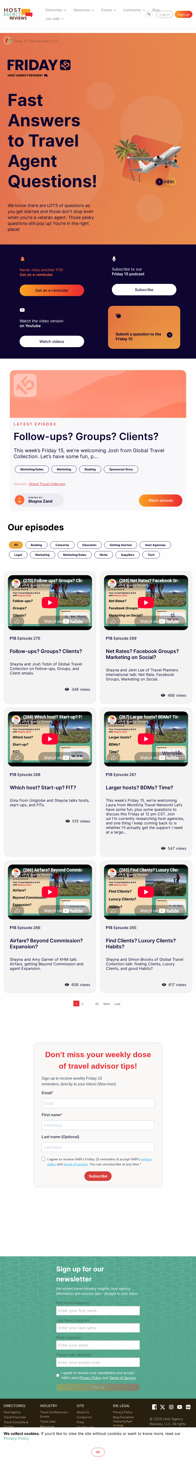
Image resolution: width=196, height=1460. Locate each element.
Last (117, 1004)
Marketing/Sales (32, 469)
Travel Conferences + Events (54, 1414)
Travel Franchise (15, 1417)
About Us (83, 1412)
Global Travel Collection (47, 484)
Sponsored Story (121, 469)
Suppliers (127, 555)
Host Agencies (155, 545)
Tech (151, 555)
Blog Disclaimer (123, 1421)
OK (98, 1452)
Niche (104, 555)
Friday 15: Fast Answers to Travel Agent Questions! (37, 41)
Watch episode (160, 500)
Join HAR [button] (52, 19)
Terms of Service (122, 1378)
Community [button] (132, 10)
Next (106, 1004)
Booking (90, 469)
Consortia (62, 545)
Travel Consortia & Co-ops (16, 1424)
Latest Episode (35, 424)
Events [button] (106, 10)
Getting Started (121, 545)
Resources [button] (82, 10)
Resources (47, 1426)
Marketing (64, 469)
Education (89, 545)
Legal (18, 555)
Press (80, 1422)
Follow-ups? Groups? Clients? (86, 436)
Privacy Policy (90, 1378)
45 (97, 1004)
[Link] (154, 1407)
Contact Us (84, 1417)
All (16, 545)
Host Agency (12, 1412)
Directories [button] (53, 10)
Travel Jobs (47, 1421)
